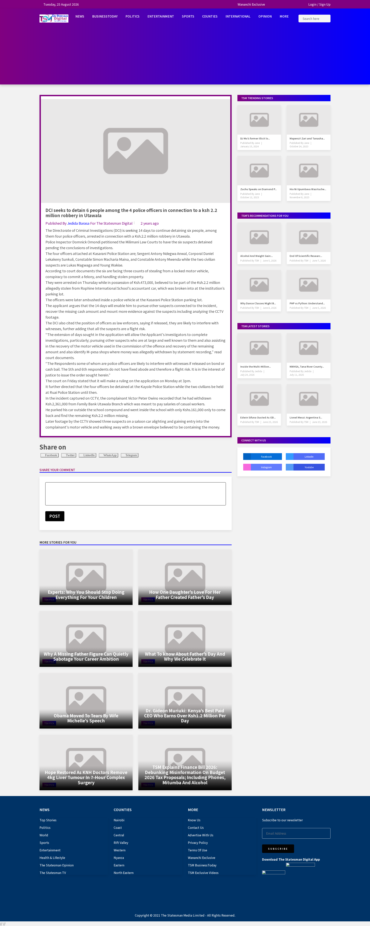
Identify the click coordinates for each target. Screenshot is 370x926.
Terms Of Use (197, 850)
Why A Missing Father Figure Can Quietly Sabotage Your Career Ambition (86, 656)
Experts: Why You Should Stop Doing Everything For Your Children (86, 594)
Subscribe (278, 848)
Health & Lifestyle (52, 857)
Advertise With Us (200, 835)
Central (119, 835)
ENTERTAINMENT (160, 16)
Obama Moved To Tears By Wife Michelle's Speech (86, 718)
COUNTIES (210, 16)
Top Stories (48, 820)
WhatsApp (110, 455)
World (44, 835)
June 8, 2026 (270, 307)
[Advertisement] (185, 57)
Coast (118, 827)
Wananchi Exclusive (251, 4)
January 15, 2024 (249, 146)
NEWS (79, 16)
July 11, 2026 (297, 374)
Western (119, 850)
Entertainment (50, 850)
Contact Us (196, 827)
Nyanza (119, 857)
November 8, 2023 (299, 197)
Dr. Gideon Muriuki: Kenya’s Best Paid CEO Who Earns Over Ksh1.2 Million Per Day (185, 715)
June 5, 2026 (270, 260)
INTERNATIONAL (238, 16)
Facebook (50, 455)
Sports (44, 842)
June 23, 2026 (270, 421)
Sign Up (324, 4)
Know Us (194, 820)
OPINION (265, 16)
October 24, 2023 (299, 146)
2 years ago (150, 223)
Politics (45, 827)
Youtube (309, 467)
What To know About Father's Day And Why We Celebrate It (185, 656)
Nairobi (119, 820)
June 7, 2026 (319, 260)
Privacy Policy (198, 842)
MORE (284, 16)
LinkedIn (89, 455)
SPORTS (188, 16)
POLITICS (132, 16)
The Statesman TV (53, 872)
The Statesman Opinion (57, 865)
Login (312, 4)
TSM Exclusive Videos (203, 872)
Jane (257, 142)
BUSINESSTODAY (105, 16)
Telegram (131, 455)
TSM (256, 260)
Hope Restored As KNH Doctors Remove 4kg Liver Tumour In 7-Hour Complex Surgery (86, 777)
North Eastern (124, 872)
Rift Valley (121, 842)
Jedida (73, 223)
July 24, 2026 (247, 374)
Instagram (266, 467)
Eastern (119, 865)
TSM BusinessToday (202, 865)
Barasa (84, 223)
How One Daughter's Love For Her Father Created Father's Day (185, 594)
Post (54, 516)
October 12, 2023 (249, 197)
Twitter (70, 455)
